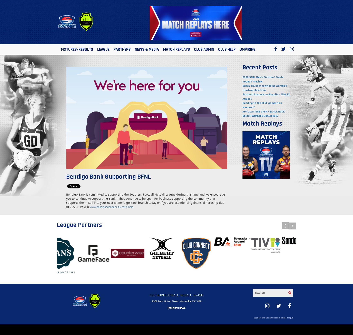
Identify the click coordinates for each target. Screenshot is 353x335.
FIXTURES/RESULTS (77, 49)
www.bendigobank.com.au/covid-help (111, 207)
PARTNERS (122, 49)
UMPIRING (248, 49)
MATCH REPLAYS (176, 49)
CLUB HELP (227, 49)
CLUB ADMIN (204, 49)
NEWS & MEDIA (147, 49)
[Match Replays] (266, 155)
